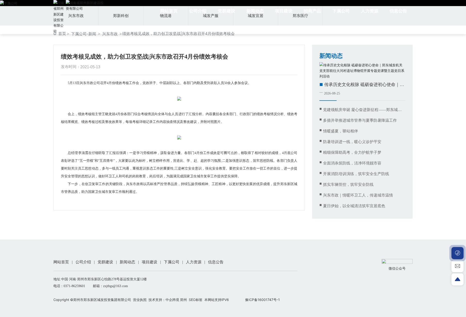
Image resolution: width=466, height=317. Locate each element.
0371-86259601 (74, 286)
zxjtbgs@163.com (115, 286)
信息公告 (216, 262)
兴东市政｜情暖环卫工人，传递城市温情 (358, 195)
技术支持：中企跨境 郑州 (168, 300)
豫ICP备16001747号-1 (262, 300)
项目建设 (149, 262)
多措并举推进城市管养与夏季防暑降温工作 (360, 120)
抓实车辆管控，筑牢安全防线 (348, 184)
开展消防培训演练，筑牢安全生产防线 (356, 174)
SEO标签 (195, 300)
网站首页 (61, 262)
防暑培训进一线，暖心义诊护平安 (352, 142)
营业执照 (140, 300)
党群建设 (105, 262)
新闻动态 (127, 262)
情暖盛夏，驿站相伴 (340, 131)
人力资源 (193, 262)
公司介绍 (83, 262)
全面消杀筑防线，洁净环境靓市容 (352, 163)
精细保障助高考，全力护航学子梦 (352, 152)
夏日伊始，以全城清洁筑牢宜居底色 (354, 206)
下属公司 (171, 262)
